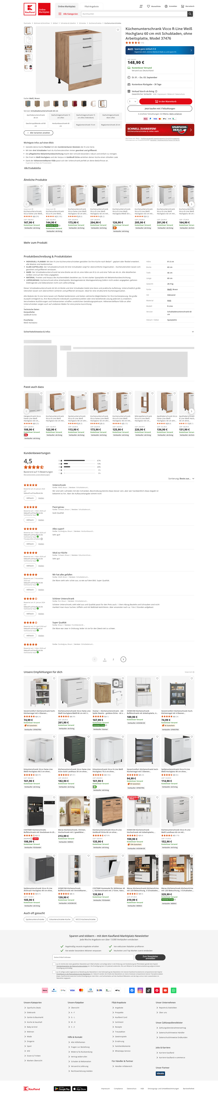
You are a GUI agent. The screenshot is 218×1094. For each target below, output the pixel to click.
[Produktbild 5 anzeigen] (28, 67)
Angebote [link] (119, 1007)
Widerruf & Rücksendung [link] (81, 1052)
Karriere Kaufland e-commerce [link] (172, 1057)
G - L (73, 1017)
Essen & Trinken (34, 1056)
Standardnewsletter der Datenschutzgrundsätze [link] (72, 966)
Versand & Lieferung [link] (79, 1066)
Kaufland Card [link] (121, 1017)
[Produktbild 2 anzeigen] (28, 40)
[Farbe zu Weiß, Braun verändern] (102, 104)
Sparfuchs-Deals (34, 1007)
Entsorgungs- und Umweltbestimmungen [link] (163, 1088)
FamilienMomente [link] (122, 1046)
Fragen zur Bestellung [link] (80, 1047)
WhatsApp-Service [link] (122, 1051)
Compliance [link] (118, 1088)
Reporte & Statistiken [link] (168, 1007)
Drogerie (30, 1041)
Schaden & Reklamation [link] (81, 1061)
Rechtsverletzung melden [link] (82, 1071)
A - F (73, 1012)
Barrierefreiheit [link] (188, 1088)
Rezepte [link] (118, 1027)
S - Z (73, 1027)
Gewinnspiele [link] (121, 1036)
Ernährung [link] (119, 1041)
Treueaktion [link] (120, 1031)
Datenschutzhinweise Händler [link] (172, 1032)
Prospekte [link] (119, 1012)
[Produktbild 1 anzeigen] (28, 31)
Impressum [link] (105, 1088)
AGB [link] (142, 1088)
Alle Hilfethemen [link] (78, 1042)
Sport (29, 1046)
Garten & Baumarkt (35, 1017)
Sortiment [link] (119, 1022)
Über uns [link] (163, 1012)
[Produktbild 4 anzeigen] (28, 58)
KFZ (28, 1051)
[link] (91, 6)
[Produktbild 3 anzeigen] (28, 49)
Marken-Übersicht (34, 1060)
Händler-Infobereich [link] (123, 1066)
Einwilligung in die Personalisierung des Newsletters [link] (73, 974)
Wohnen (30, 1031)
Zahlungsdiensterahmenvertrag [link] (172, 1028)
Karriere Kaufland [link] (166, 1052)
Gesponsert (27, 209)
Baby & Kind (32, 1027)
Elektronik (31, 1012)
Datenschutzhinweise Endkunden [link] (173, 1037)
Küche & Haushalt (34, 1022)
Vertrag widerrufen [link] (79, 1056)
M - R (73, 1022)
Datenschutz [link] (131, 1088)
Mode (29, 1036)
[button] (80, 460)
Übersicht (75, 1007)
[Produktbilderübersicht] (28, 60)
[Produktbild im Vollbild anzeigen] (78, 60)
